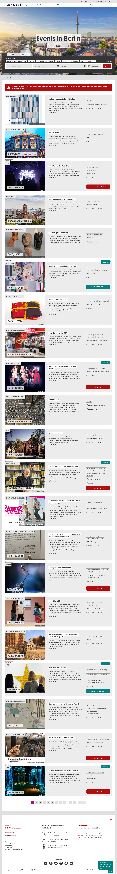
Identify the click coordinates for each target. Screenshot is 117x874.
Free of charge (90, 101)
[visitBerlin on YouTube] (56, 863)
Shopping (104, 270)
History (89, 201)
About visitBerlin (10, 840)
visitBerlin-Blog (84, 826)
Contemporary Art (91, 170)
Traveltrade (9, 847)
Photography (11, 96)
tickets (53, 841)
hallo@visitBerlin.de (13, 828)
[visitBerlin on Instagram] (61, 863)
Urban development (92, 605)
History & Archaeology (15, 230)
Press (7, 842)
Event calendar (58, 46)
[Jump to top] (111, 820)
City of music (101, 368)
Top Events (24, 54)
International (90, 167)
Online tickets (94, 66)
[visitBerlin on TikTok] (66, 863)
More (110, 61)
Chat (110, 872)
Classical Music (12, 464)
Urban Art (98, 167)
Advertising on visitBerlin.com (14, 849)
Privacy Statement (22, 870)
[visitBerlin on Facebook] (45, 863)
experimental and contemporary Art (96, 468)
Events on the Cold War (93, 505)
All (4, 54)
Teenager (100, 134)
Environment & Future (92, 674)
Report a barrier (50, 870)
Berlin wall (89, 334)
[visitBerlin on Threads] (51, 863)
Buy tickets (98, 758)
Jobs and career (10, 843)
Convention (8, 845)
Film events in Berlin (92, 636)
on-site (56, 835)
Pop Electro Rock (13, 363)
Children (98, 270)
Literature (101, 636)
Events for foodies (103, 268)
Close (111, 862)
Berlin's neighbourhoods (99, 536)
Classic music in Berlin (101, 471)
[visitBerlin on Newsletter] (71, 863)
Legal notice (10, 870)
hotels (66, 839)
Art (7, 163)
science (107, 739)
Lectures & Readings (14, 297)
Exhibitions (11, 196)
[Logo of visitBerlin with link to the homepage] (13, 4)
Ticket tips (90, 475)
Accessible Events (92, 268)
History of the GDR (92, 301)
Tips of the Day (13, 54)
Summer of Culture (92, 473)
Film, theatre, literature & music (19, 531)
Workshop (10, 263)
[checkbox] (11, 61)
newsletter (12, 835)
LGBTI (88, 572)
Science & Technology (15, 130)
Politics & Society (91, 134)
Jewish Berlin (90, 708)
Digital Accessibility (37, 870)
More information (98, 287)
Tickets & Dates (98, 186)
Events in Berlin (58, 38)
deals (61, 839)
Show (8, 565)
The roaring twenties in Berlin (94, 705)
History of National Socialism (94, 234)
